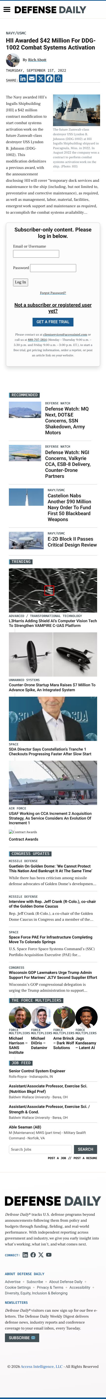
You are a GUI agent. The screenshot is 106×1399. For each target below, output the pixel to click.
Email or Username (29, 246)
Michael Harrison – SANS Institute (18, 1045)
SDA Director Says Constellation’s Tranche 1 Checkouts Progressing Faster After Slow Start (50, 751)
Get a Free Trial (53, 322)
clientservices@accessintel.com (65, 335)
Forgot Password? (53, 293)
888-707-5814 (37, 340)
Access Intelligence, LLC (42, 1366)
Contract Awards (23, 839)
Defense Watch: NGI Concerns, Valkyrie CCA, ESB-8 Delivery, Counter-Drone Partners (68, 464)
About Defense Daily (65, 1282)
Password (21, 268)
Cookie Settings (18, 1287)
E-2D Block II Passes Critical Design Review (72, 542)
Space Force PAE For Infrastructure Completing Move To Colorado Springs (50, 939)
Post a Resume (85, 1158)
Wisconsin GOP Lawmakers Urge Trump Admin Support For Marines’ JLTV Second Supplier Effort (53, 975)
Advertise (12, 1282)
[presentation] (20, 1017)
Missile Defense (23, 861)
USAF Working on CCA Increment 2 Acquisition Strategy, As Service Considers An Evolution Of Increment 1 (50, 818)
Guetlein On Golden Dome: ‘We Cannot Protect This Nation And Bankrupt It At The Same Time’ (50, 868)
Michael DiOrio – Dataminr (39, 1043)
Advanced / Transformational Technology (45, 616)
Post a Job (57, 1158)
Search (85, 1149)
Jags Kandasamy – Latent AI (85, 1043)
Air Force (17, 808)
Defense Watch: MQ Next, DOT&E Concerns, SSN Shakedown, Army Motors (67, 421)
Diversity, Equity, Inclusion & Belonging (36, 1293)
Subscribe (35, 1282)
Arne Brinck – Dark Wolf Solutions (63, 1043)
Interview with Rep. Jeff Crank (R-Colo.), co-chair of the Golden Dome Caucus (52, 904)
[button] (7, 9)
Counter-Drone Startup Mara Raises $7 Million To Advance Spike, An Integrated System (52, 687)
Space (13, 744)
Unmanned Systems (24, 680)
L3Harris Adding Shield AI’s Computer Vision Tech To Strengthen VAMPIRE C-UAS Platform (53, 623)
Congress (16, 967)
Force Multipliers (19, 1032)
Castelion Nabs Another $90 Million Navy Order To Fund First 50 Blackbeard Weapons (69, 507)
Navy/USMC (16, 33)
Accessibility (80, 1287)
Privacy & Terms (50, 1287)
